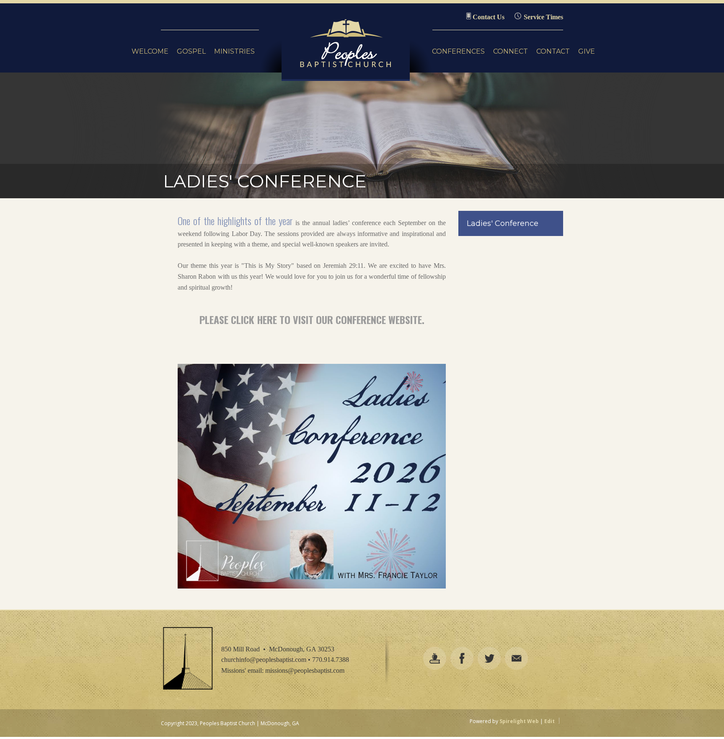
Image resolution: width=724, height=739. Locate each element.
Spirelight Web (519, 721)
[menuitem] (150, 51)
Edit (549, 721)
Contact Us (488, 17)
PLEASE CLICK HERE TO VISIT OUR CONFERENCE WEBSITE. (311, 319)
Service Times (543, 17)
